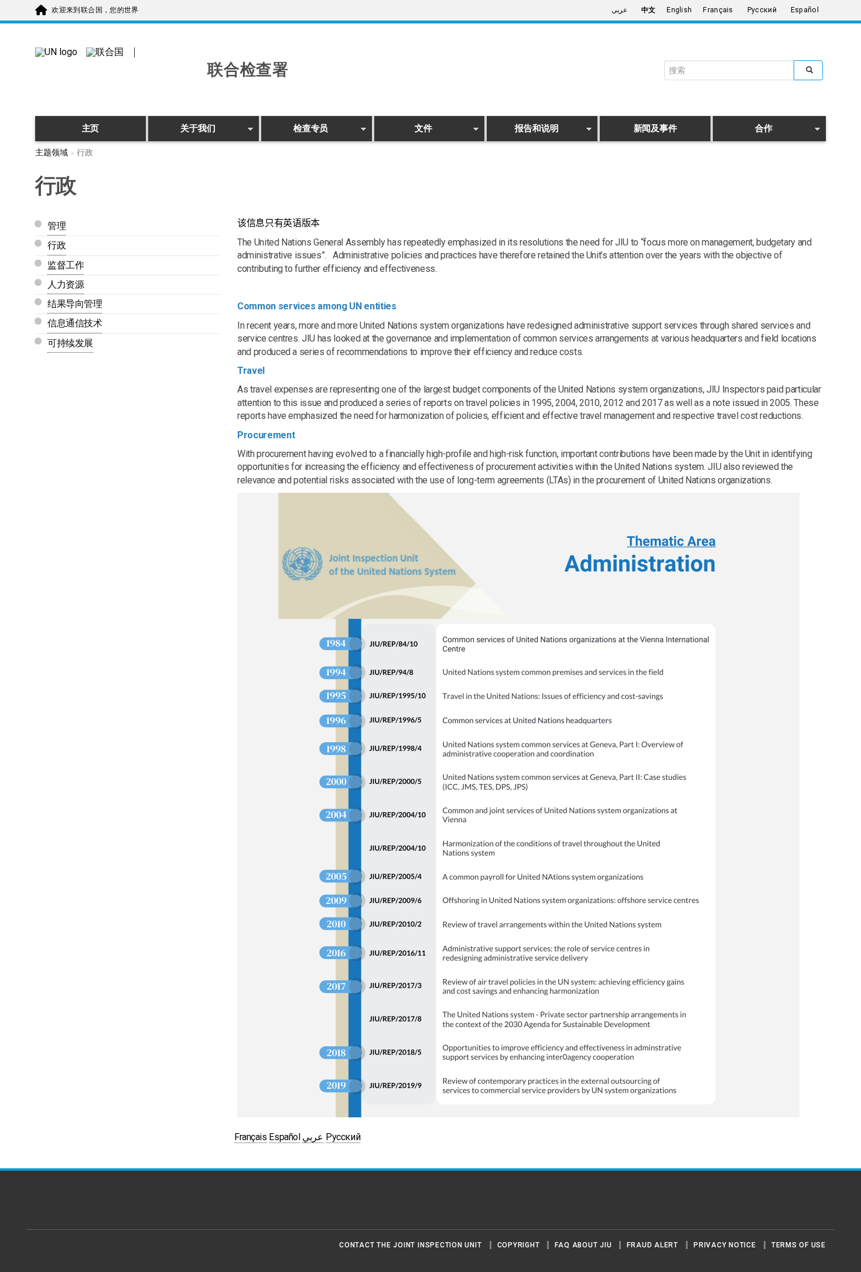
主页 (91, 128)
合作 (743, 130)
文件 (403, 130)
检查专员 (295, 130)
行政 (56, 245)
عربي (619, 10)
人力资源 (65, 284)
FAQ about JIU (583, 1245)
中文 (648, 10)
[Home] (76, 1204)
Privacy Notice (724, 1245)
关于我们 (182, 130)
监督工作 (65, 265)
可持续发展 (70, 343)
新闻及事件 (655, 128)
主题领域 (51, 152)
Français (718, 10)
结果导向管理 (74, 303)
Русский (762, 10)
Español (805, 10)
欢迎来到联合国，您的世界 (95, 10)
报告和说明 (522, 130)
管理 (56, 225)
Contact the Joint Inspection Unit (410, 1245)
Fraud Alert (652, 1245)
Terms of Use (798, 1245)
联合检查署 (248, 69)
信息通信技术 (74, 323)
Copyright (518, 1245)
